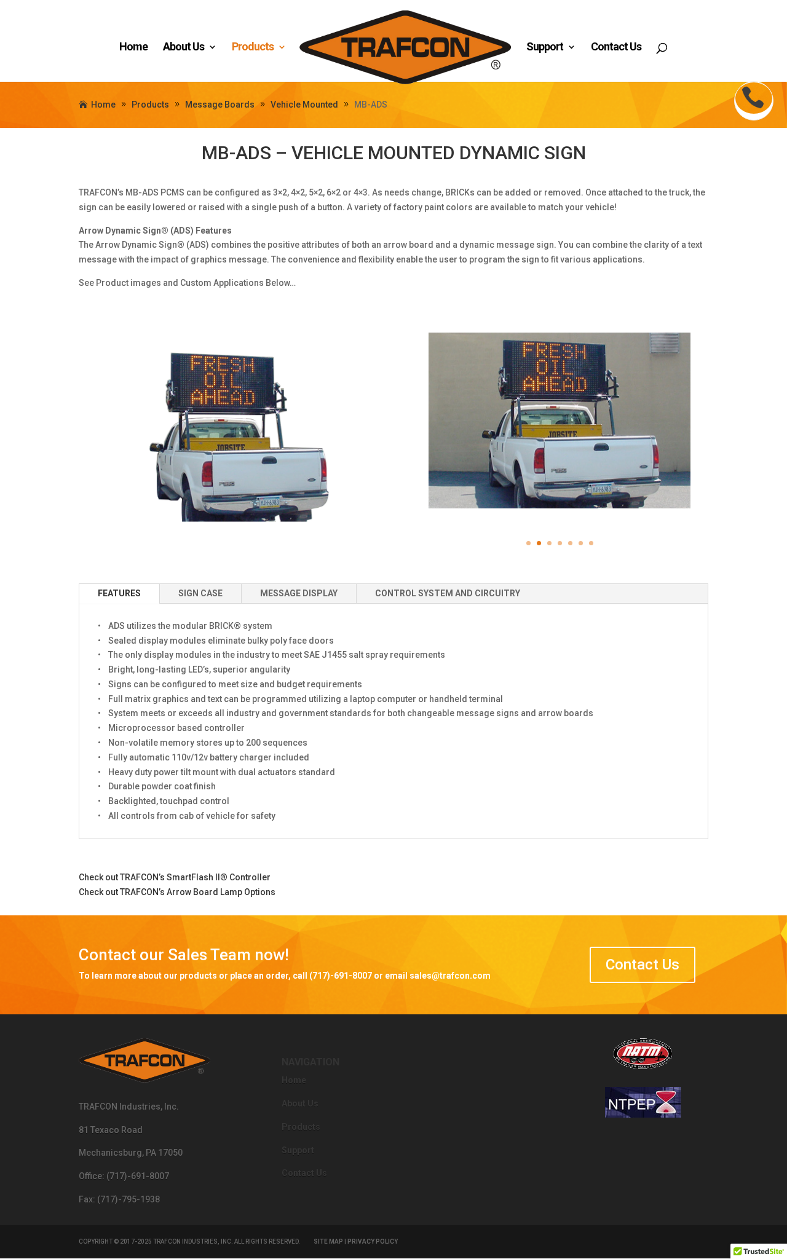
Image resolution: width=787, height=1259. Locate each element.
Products (253, 47)
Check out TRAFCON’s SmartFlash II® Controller (175, 877)
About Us (183, 47)
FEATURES (119, 593)
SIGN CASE (200, 593)
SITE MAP (328, 1241)
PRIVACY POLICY (372, 1241)
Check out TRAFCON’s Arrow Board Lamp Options (177, 892)
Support (544, 47)
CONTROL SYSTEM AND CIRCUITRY (447, 593)
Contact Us (616, 47)
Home (133, 47)
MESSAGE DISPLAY (299, 593)
